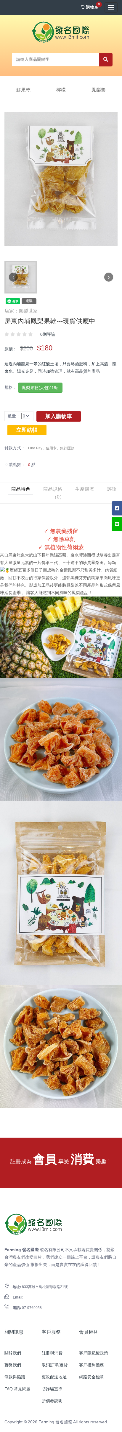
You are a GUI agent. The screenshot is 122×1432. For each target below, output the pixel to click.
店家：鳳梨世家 (21, 310)
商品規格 (52, 489)
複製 (29, 301)
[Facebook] (117, 508)
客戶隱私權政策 (93, 1353)
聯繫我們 (12, 1365)
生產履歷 (84, 489)
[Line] (117, 524)
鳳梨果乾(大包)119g (40, 387)
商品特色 (20, 489)
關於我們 (12, 1353)
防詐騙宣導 (52, 1388)
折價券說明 (52, 1400)
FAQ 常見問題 (17, 1388)
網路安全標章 (91, 1376)
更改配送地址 (54, 1376)
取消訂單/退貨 (55, 1365)
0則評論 (47, 334)
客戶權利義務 (91, 1365)
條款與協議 (14, 1376)
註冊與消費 (52, 1353)
